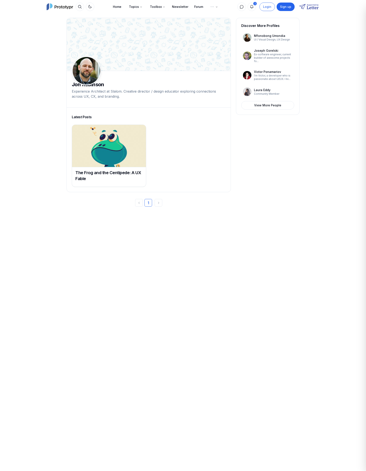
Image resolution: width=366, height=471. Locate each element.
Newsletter (180, 6)
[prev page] (139, 203)
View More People (267, 105)
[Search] (80, 7)
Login (267, 6)
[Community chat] (241, 7)
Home (117, 6)
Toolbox (156, 6)
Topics (134, 6)
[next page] (158, 203)
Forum (198, 6)
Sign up (285, 6)
